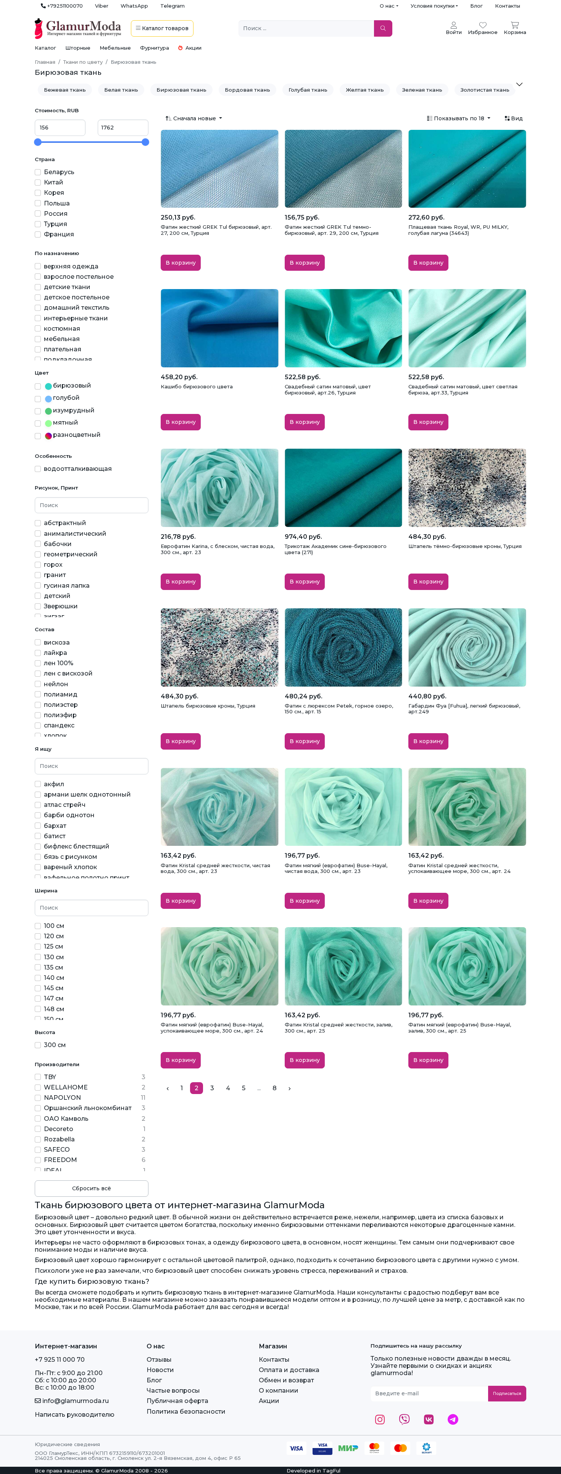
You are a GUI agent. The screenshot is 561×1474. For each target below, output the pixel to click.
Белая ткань (121, 90)
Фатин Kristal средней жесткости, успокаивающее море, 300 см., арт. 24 (459, 868)
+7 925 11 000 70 (60, 1359)
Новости (160, 1370)
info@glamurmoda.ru (75, 1401)
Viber (101, 6)
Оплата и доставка (289, 1370)
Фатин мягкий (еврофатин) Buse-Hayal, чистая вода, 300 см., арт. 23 (336, 868)
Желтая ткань (365, 90)
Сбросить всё (91, 1188)
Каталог (45, 48)
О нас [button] (387, 6)
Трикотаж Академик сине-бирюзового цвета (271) (336, 549)
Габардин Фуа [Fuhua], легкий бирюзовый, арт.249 (464, 709)
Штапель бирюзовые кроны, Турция (208, 706)
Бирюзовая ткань (181, 90)
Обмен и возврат (286, 1380)
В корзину (181, 262)
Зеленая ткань (422, 90)
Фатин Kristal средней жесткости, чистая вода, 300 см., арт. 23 (215, 868)
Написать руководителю (74, 1414)
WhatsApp (134, 6)
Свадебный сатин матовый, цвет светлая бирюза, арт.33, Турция (462, 389)
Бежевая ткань (65, 90)
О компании (278, 1390)
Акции (193, 48)
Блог (476, 6)
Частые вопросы (173, 1390)
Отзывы (159, 1359)
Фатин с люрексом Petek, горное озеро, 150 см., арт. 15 (339, 709)
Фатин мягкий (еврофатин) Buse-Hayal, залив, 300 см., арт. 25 (459, 1027)
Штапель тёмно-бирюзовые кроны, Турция (465, 546)
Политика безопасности (186, 1411)
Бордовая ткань (247, 90)
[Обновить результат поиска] (383, 28)
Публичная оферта (177, 1401)
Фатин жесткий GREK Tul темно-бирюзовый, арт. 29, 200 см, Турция (332, 230)
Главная (45, 62)
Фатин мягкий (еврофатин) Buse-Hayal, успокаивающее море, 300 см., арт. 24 (212, 1027)
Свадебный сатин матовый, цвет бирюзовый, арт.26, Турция (328, 389)
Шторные (77, 48)
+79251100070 (64, 6)
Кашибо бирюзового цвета (197, 386)
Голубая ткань (308, 90)
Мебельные (115, 48)
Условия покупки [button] (433, 6)
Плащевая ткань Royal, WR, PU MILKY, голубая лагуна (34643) (458, 230)
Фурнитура (154, 48)
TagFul (331, 1471)
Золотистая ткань (485, 90)
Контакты (507, 6)
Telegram (172, 6)
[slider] (38, 142)
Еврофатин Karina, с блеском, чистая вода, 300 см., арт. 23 (217, 549)
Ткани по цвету (83, 62)
